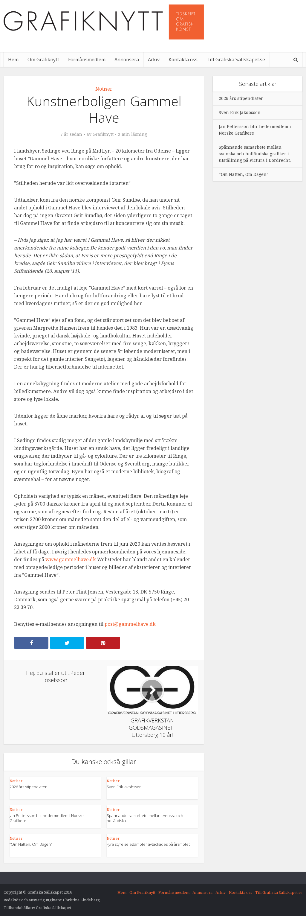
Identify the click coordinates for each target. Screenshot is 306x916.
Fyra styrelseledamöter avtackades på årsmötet (148, 844)
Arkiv (154, 59)
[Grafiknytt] (104, 21)
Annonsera (126, 59)
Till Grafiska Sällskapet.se (235, 59)
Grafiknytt (103, 134)
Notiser (103, 89)
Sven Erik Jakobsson (124, 786)
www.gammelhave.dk (70, 559)
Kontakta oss (183, 59)
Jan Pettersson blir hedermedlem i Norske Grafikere (47, 818)
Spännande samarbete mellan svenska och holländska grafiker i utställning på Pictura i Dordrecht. (255, 153)
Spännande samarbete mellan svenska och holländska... (145, 818)
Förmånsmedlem (86, 59)
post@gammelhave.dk (130, 624)
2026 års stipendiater (28, 786)
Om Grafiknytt (43, 59)
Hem (13, 59)
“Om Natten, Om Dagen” (31, 844)
